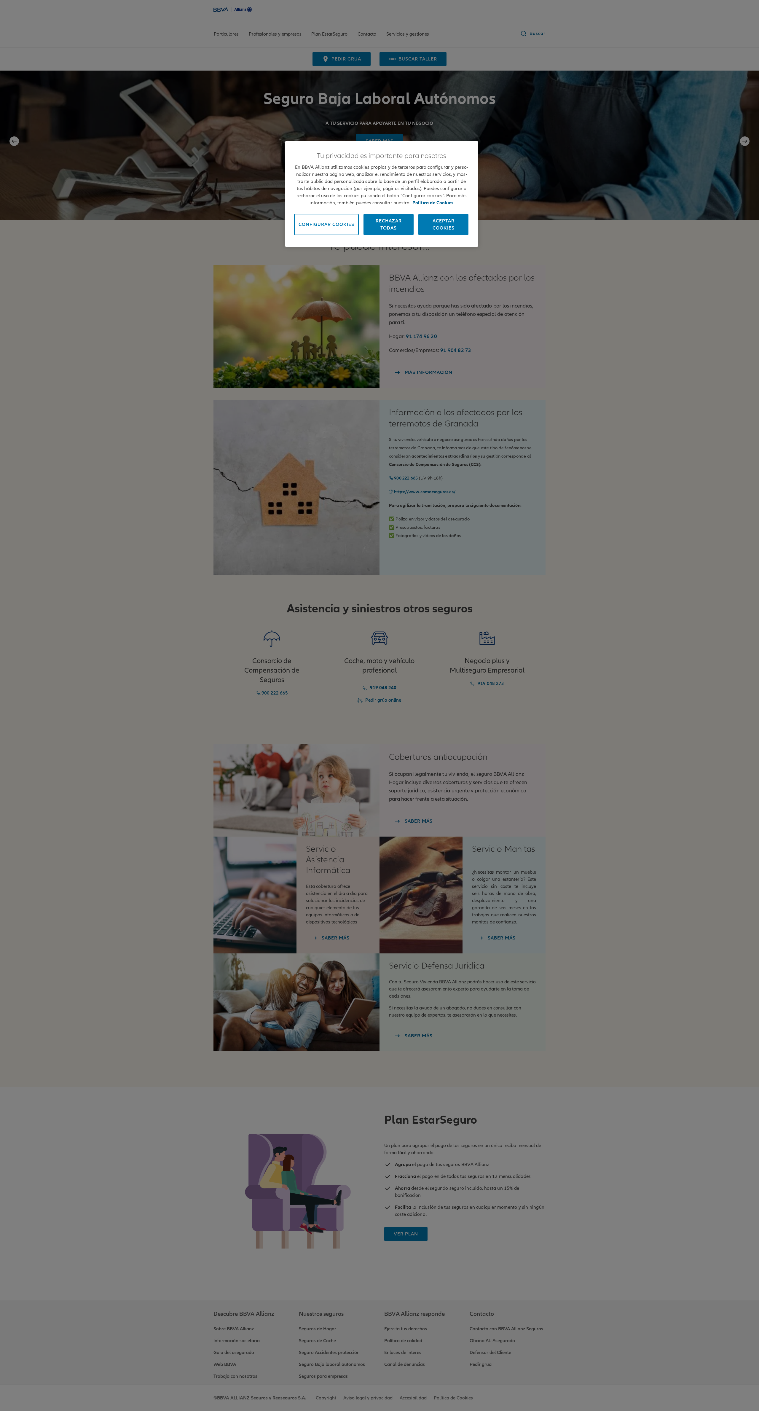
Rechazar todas (389, 224)
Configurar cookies (326, 224)
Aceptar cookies (444, 224)
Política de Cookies (433, 203)
